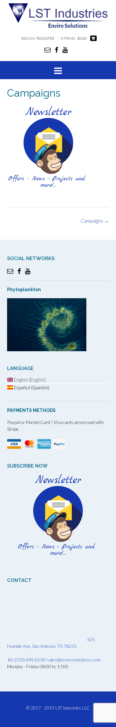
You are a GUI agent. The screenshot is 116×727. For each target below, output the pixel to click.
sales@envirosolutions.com (74, 659)
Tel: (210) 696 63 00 (26, 659)
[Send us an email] (47, 49)
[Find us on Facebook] (56, 49)
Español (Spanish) (31, 387)
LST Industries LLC (72, 708)
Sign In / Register (37, 38)
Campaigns (95, 221)
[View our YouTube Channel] (65, 49)
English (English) (29, 380)
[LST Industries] (58, 15)
